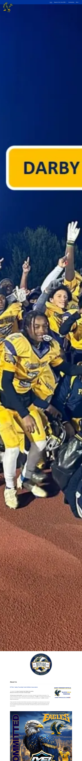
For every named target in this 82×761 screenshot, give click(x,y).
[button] (60, 2)
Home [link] (51, 2)
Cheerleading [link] (71, 2)
